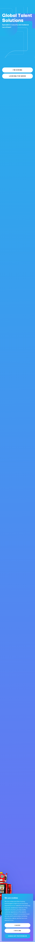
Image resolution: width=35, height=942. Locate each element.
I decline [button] (17, 931)
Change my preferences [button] (17, 936)
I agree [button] (17, 925)
